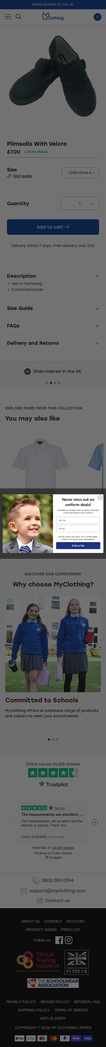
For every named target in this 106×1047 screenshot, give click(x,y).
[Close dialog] (100, 497)
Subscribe (78, 545)
